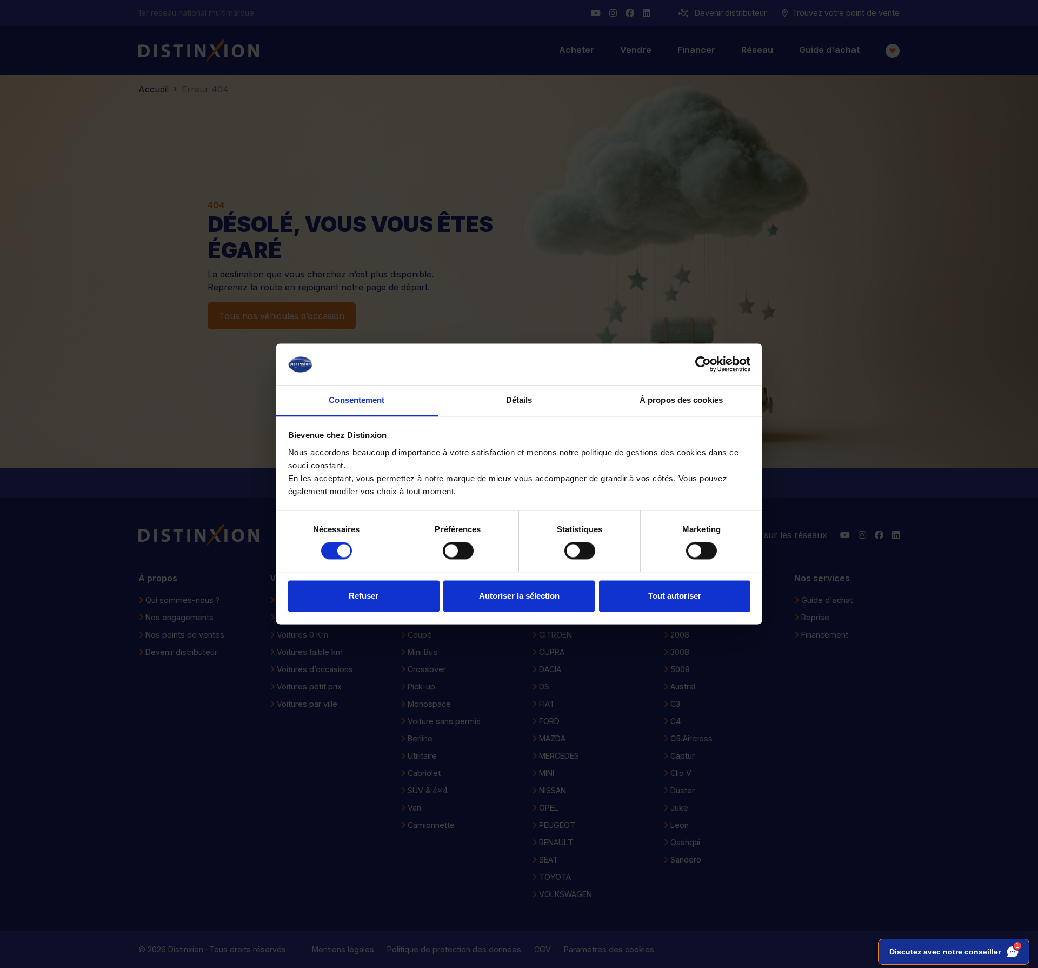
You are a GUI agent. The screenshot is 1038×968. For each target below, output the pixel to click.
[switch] (458, 551)
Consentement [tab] (356, 400)
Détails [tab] (519, 400)
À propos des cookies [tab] (681, 400)
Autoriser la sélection (519, 595)
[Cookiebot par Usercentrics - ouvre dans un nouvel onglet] (703, 364)
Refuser (363, 595)
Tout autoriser (674, 595)
